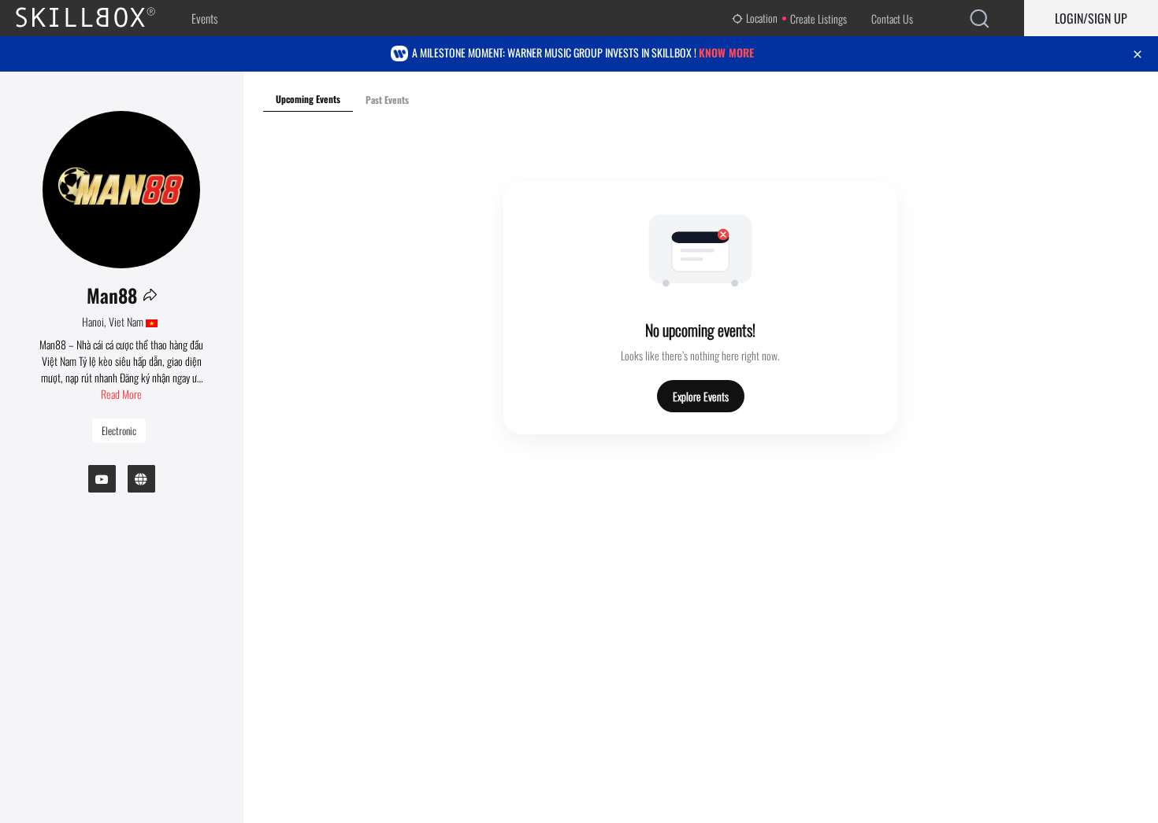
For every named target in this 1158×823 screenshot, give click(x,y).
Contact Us (892, 18)
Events (204, 18)
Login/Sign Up (1091, 18)
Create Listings (818, 18)
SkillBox (98, 18)
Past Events (387, 99)
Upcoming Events (308, 98)
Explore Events (701, 396)
